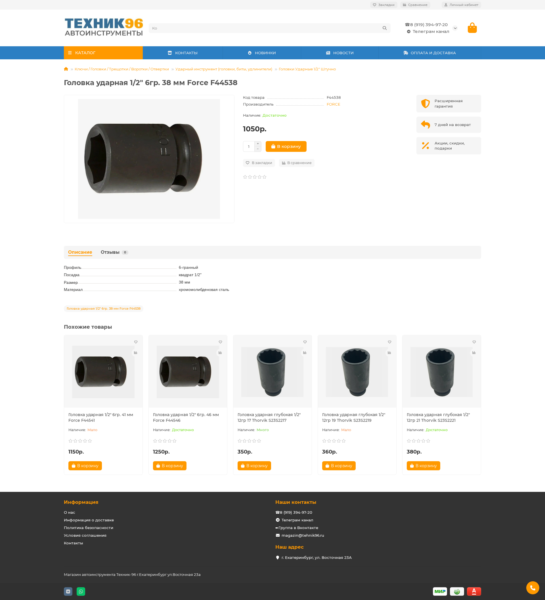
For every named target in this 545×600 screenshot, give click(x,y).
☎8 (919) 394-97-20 (426, 24)
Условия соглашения (85, 535)
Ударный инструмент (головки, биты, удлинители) (223, 69)
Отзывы (113, 252)
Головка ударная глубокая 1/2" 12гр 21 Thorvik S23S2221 (438, 417)
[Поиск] (384, 28)
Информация (81, 502)
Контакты (73, 543)
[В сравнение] (136, 353)
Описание (80, 252)
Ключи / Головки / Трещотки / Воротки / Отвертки (122, 69)
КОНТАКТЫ (186, 53)
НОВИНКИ (265, 53)
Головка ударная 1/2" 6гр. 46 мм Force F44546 (186, 417)
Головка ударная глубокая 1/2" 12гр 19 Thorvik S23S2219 (353, 417)
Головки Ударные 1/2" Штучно (307, 69)
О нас (69, 512)
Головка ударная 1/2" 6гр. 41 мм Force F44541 (100, 417)
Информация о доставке (89, 520)
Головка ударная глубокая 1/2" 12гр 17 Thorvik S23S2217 (269, 417)
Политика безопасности (88, 527)
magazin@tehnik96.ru (303, 535)
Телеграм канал (431, 31)
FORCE (333, 104)
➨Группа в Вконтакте (296, 527)
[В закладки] (136, 342)
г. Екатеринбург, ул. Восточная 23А (317, 557)
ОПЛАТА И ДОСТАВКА (433, 53)
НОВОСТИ (343, 53)
